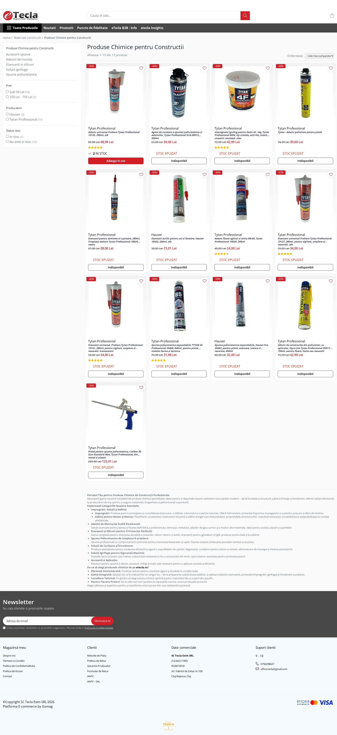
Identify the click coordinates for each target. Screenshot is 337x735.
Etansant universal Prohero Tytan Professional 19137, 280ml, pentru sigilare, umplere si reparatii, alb (305, 241)
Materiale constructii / (28, 38)
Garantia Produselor (99, 666)
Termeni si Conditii (13, 661)
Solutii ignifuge (17, 69)
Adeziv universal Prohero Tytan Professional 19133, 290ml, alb (113, 134)
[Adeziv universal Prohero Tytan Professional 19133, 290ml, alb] (115, 93)
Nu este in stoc (20, 142)
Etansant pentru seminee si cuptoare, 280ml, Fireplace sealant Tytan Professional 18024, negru (114, 241)
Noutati (49, 28)
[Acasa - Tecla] (22, 15)
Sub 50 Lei (17, 92)
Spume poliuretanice (21, 74)
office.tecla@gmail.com (273, 669)
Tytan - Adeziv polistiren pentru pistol (300, 132)
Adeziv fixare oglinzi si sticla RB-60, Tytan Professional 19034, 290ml (238, 240)
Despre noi (9, 655)
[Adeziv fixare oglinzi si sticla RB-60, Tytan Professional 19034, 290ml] (242, 199)
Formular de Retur (97, 671)
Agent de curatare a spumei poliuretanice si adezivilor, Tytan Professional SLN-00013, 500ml (176, 135)
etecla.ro (142, 567)
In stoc (14, 137)
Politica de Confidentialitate (99, 627)
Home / (8, 38)
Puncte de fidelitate (92, 28)
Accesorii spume (18, 54)
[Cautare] (245, 15)
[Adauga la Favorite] (141, 68)
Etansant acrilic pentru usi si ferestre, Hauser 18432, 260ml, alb (177, 240)
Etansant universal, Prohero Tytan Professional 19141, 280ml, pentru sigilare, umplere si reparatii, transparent (115, 348)
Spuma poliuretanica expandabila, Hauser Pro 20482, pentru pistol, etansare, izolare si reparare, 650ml (241, 348)
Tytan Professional (23, 119)
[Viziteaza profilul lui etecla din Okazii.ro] (168, 725)
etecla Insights (152, 28)
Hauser (15, 114)
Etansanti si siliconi (20, 64)
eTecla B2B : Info (124, 28)
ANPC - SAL (93, 681)
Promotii (66, 28)
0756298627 (267, 664)
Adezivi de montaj (19, 59)
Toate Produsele (25, 28)
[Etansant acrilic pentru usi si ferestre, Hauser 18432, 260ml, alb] (179, 199)
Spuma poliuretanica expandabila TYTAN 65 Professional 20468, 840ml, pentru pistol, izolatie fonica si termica (176, 348)
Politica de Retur (96, 661)
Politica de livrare (13, 671)
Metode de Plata (96, 655)
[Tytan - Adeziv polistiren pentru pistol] (305, 93)
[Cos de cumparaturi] (332, 15)
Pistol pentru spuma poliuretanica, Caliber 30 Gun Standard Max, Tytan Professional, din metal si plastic (114, 454)
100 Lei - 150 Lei (21, 97)
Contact (7, 676)
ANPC (90, 676)
